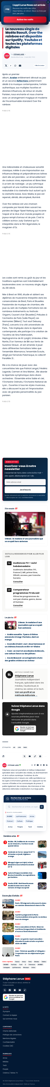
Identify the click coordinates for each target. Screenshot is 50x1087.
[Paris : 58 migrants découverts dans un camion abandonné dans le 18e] (8, 903)
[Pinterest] (44, 765)
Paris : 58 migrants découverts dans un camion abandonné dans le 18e (30, 904)
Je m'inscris (25, 490)
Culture (19, 821)
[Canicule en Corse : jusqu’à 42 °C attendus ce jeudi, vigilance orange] (42, 854)
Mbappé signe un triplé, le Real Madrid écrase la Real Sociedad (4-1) (21, 864)
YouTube (14, 964)
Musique (26, 967)
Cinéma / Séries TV (10, 1073)
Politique (29, 821)
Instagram (6, 967)
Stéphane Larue (18, 54)
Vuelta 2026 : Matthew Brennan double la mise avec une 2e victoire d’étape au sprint (20, 885)
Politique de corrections (12, 1035)
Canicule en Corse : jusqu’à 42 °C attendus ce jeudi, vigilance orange (21, 854)
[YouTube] (38, 765)
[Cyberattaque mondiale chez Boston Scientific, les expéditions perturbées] (42, 875)
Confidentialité (9, 1042)
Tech (30, 827)
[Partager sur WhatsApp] (15, 65)
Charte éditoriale (9, 1031)
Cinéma (40, 827)
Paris (25, 747)
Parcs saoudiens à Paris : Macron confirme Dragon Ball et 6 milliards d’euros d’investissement (30, 929)
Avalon (13, 77)
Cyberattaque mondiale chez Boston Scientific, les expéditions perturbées (21, 875)
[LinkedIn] (47, 765)
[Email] (20, 65)
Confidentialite (27, 497)
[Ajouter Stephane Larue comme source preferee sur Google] (25, 728)
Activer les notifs (25, 19)
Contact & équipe (10, 1015)
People (20, 827)
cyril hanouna (21, 816)
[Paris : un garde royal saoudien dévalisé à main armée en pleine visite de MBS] (8, 939)
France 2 (10, 821)
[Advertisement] (25, 138)
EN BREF (9, 816)
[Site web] (32, 765)
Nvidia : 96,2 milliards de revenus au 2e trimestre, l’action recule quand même (21, 844)
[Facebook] (35, 765)
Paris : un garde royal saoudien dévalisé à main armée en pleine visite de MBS (29, 941)
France (17, 961)
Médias (36, 961)
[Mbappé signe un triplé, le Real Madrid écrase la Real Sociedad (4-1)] (42, 865)
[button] (35, 756)
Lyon (19, 747)
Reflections (22, 81)
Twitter (44, 961)
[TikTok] (25, 990)
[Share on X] (6, 65)
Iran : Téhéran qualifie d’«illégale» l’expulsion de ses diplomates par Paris (30, 953)
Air (14, 747)
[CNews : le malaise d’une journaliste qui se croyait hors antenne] (25, 524)
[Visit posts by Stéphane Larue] (7, 55)
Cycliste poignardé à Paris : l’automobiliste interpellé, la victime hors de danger (31, 917)
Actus (32, 816)
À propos (6, 1011)
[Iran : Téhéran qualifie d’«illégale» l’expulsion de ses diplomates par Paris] (8, 951)
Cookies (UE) (8, 1046)
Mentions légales (9, 1038)
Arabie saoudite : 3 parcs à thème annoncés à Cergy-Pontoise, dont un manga (22, 637)
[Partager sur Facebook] (11, 65)
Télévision (31, 964)
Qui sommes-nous (10, 1019)
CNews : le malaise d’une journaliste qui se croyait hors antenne (24, 540)
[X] (5, 990)
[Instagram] (41, 765)
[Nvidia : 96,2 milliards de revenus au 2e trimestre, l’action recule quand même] (42, 844)
